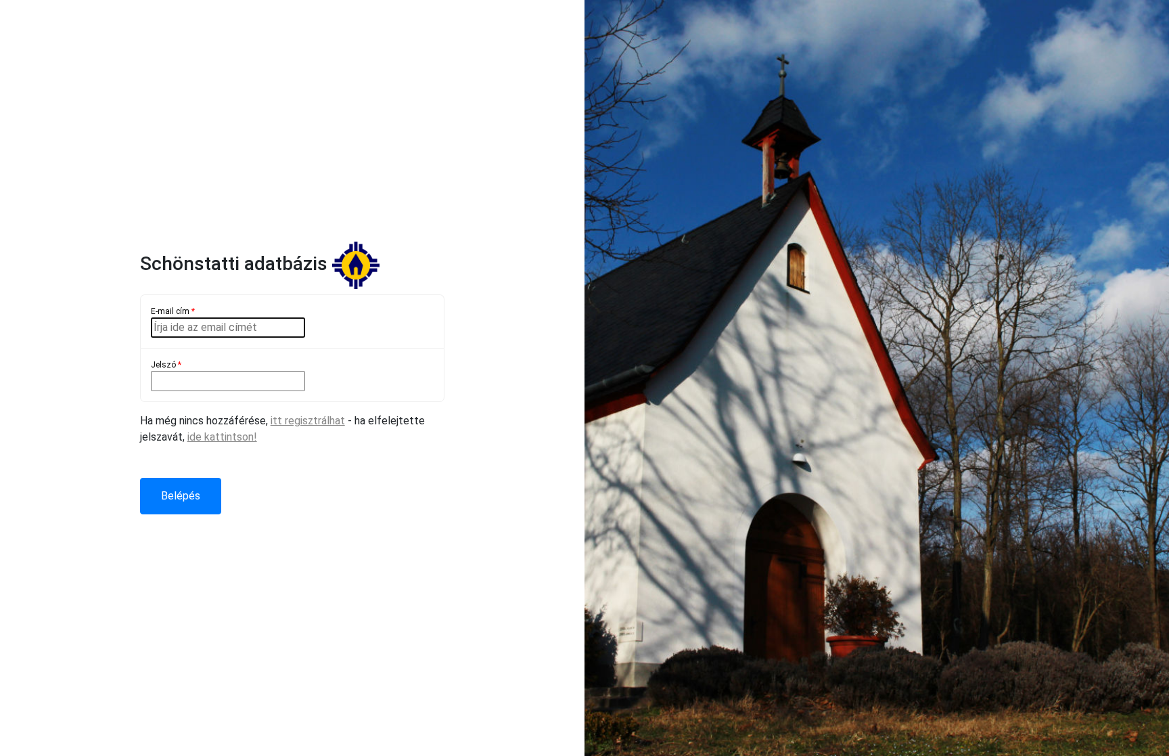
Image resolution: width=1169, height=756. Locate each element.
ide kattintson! (222, 436)
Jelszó (166, 365)
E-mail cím (173, 311)
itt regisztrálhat (308, 420)
